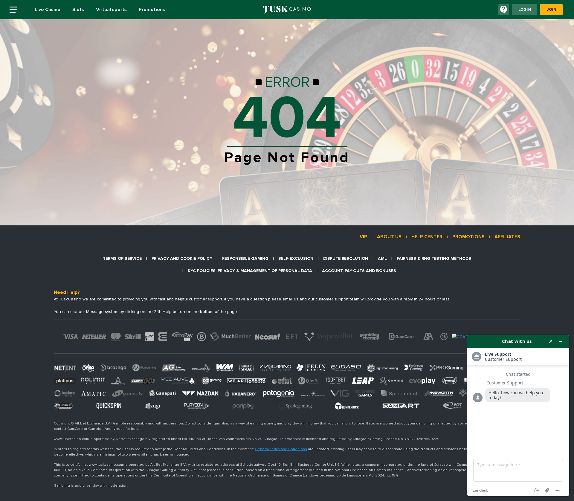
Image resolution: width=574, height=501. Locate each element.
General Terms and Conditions (281, 449)
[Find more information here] (518, 415)
